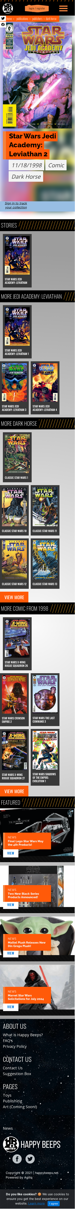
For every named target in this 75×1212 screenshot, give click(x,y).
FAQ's (8, 1040)
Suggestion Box (17, 1073)
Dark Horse (51, 18)
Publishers (37, 18)
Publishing (12, 1101)
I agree (53, 1203)
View (10, 853)
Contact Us (13, 1067)
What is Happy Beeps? (23, 1034)
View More (14, 597)
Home (9, 18)
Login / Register (36, 8)
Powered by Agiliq (19, 1177)
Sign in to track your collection (16, 205)
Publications (22, 18)
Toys (7, 1095)
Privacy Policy (15, 1046)
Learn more (36, 1203)
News (8, 1128)
